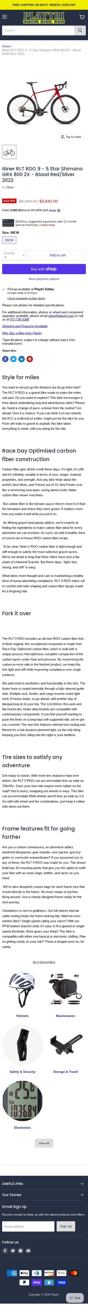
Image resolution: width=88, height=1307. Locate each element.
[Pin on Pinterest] (29, 359)
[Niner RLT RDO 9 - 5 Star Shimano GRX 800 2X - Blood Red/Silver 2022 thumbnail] (9, 152)
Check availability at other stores (26, 298)
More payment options (44, 278)
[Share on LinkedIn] (21, 359)
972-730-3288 (19, 319)
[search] (38, 30)
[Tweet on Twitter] (13, 359)
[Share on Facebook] (5, 359)
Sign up (66, 1226)
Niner (10, 187)
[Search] (80, 30)
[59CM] (9, 245)
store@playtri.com (61, 316)
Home (6, 46)
